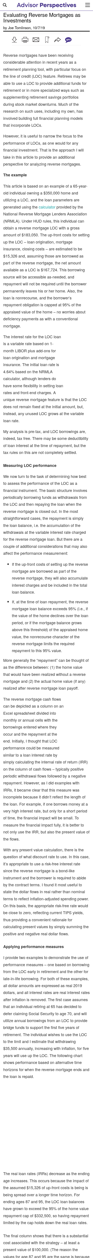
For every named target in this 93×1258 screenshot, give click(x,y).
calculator (47, 207)
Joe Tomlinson (19, 27)
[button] (14, 39)
